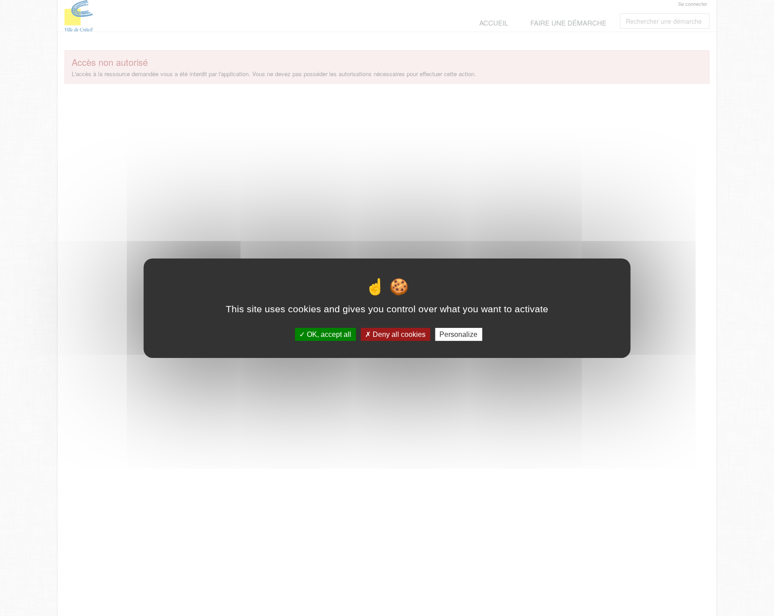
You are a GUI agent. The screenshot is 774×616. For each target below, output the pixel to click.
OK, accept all (328, 334)
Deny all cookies (398, 334)
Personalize (458, 334)
